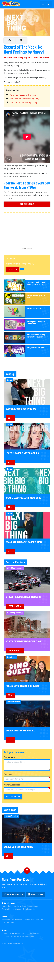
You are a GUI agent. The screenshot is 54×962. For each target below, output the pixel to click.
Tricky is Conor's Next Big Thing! (23, 102)
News (4, 906)
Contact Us (6, 933)
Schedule (6, 919)
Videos (23, 906)
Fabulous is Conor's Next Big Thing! (25, 98)
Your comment (10, 757)
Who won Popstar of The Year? (23, 95)
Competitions (32, 906)
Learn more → (15, 606)
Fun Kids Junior (8, 922)
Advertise (16, 933)
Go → (10, 418)
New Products (29, 909)
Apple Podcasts (15, 894)
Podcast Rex (30, 936)
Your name (8, 774)
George (27, 919)
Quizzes (18, 909)
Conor (42, 919)
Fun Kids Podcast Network (13, 936)
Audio (16, 906)
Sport (10, 906)
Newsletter (37, 894)
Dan (33, 919)
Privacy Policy (33, 933)
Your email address (12, 785)
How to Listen (16, 919)
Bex (37, 919)
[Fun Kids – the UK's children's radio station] (13, 3)
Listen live (12, 269)
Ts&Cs (23, 933)
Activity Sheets (8, 909)
